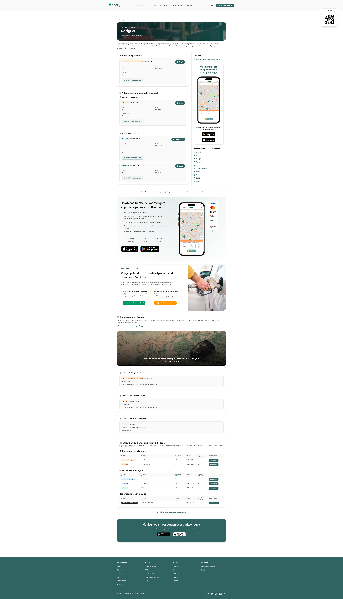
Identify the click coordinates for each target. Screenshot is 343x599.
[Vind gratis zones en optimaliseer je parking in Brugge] (208, 100)
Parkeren (120, 570)
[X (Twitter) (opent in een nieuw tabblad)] (212, 594)
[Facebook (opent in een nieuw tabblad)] (208, 594)
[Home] (114, 5)
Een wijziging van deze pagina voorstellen (171, 512)
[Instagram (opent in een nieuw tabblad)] (216, 594)
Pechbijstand (121, 581)
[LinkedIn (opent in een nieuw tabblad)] (220, 594)
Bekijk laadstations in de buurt (134, 303)
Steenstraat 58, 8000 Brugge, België (132, 35)
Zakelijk (119, 584)
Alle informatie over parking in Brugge (130, 326)
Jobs (174, 570)
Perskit (175, 577)
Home (119, 566)
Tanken (119, 573)
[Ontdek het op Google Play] (209, 134)
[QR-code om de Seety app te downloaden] (329, 19)
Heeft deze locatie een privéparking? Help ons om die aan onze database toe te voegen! (172, 192)
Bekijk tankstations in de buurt (165, 303)
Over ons (176, 566)
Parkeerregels (121, 20)
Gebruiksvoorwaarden (208, 566)
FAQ (146, 570)
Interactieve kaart (151, 566)
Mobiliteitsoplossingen (152, 577)
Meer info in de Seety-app (132, 80)
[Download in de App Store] (209, 140)
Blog (146, 581)
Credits (203, 570)
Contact (175, 581)
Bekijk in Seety (213, 460)
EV (118, 577)
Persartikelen (177, 573)
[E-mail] (225, 594)
